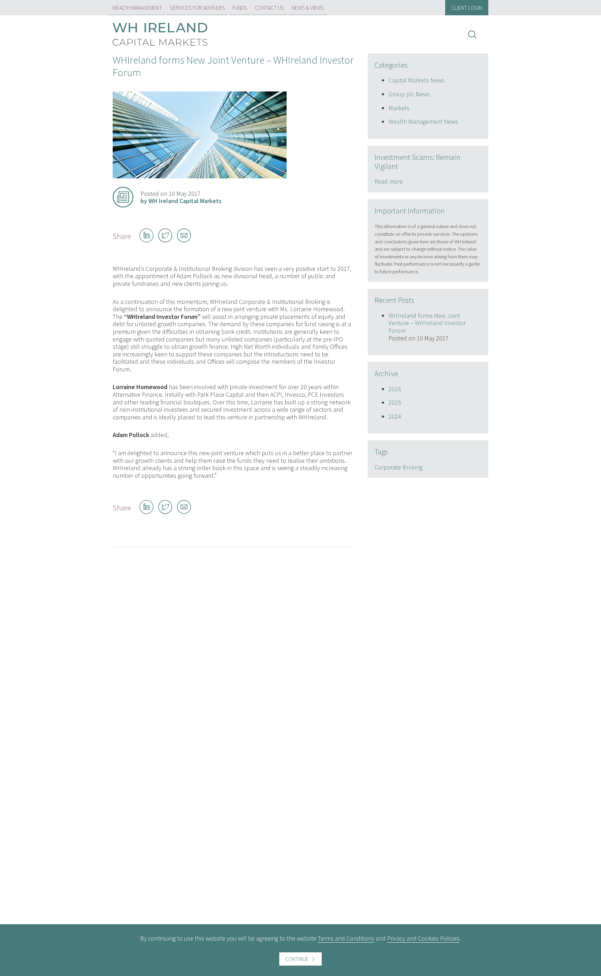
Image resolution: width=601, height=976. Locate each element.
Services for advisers (197, 7)
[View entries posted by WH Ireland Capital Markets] (123, 197)
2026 (394, 389)
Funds (239, 7)
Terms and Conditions (346, 938)
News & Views (308, 7)
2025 (394, 402)
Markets (398, 108)
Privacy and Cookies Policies (423, 938)
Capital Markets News (416, 80)
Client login (466, 7)
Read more (389, 181)
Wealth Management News (423, 122)
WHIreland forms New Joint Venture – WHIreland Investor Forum (427, 323)
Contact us (269, 7)
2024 (394, 416)
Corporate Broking (399, 467)
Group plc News (409, 94)
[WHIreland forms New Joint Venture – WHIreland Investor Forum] (200, 176)
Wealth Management (137, 7)
